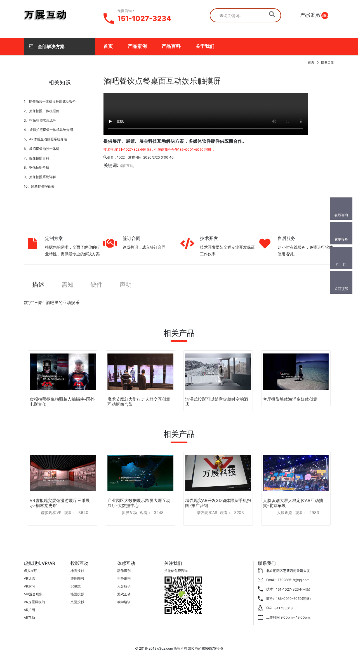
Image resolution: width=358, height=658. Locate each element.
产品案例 (137, 46)
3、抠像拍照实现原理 (40, 120)
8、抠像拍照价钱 (36, 167)
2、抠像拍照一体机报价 (41, 111)
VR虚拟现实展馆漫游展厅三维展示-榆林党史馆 (60, 503)
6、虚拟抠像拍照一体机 (41, 149)
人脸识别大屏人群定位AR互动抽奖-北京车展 (293, 503)
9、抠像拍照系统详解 (40, 177)
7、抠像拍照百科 (36, 158)
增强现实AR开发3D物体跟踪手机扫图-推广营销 (218, 503)
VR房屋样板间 (34, 602)
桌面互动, (127, 166)
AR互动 (29, 617)
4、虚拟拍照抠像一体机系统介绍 (48, 130)
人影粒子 (124, 586)
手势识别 (124, 578)
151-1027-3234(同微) (293, 589)
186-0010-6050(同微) (293, 598)
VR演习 (29, 586)
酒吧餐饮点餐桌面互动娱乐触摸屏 (162, 81)
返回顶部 (341, 289)
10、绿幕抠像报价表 (39, 186)
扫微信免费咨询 (176, 571)
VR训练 (29, 578)
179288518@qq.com (293, 580)
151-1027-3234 (144, 18)
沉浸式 (75, 586)
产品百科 (171, 46)
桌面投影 (77, 602)
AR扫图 (29, 610)
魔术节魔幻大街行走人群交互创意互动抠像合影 (138, 402)
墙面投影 (77, 594)
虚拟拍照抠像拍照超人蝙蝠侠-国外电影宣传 (62, 402)
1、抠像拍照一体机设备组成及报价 (50, 101)
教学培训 (124, 602)
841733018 (283, 608)
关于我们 (205, 46)
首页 (108, 46)
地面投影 (77, 571)
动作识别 (124, 571)
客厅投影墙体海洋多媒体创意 (290, 399)
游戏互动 (124, 594)
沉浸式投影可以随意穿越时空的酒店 (216, 402)
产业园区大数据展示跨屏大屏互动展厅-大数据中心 (138, 503)
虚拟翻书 (77, 578)
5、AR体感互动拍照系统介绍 (45, 139)
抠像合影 (327, 62)
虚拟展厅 (30, 571)
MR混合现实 (33, 594)
